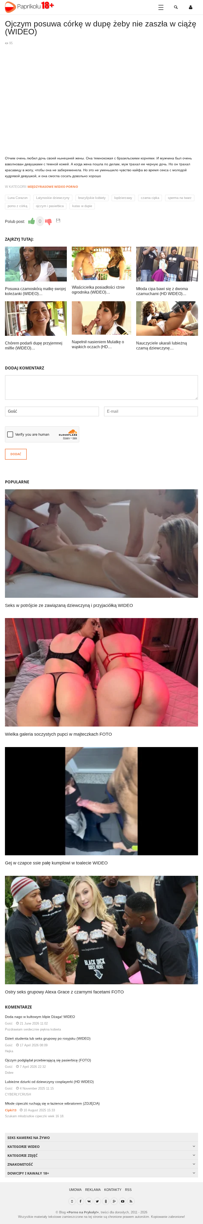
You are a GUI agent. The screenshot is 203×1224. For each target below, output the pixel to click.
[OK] (105, 1201)
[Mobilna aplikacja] (72, 1201)
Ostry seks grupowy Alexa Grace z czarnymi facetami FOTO (64, 991)
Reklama (93, 1190)
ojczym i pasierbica (50, 206)
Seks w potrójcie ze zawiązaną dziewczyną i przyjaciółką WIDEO (69, 605)
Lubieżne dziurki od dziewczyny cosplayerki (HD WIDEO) (49, 1082)
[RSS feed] (131, 1201)
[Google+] (114, 1201)
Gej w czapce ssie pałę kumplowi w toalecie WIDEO (56, 862)
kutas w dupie (82, 206)
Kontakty (113, 1190)
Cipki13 (10, 1110)
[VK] (89, 1201)
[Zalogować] (190, 7)
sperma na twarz (180, 198)
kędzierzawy (123, 198)
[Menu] (160, 7)
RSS (128, 1190)
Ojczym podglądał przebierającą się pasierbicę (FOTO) (48, 1060)
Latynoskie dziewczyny (53, 198)
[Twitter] (97, 1201)
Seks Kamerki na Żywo (28, 1137)
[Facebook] (80, 1201)
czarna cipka (150, 198)
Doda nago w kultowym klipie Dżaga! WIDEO (40, 1017)
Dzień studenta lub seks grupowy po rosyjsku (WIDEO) (48, 1038)
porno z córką (17, 206)
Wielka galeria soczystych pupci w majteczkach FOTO (58, 734)
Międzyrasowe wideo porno (52, 186)
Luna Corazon (17, 198)
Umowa (75, 1190)
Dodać (15, 454)
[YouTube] (122, 1201)
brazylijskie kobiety (92, 198)
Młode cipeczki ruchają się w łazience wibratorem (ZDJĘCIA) (52, 1103)
